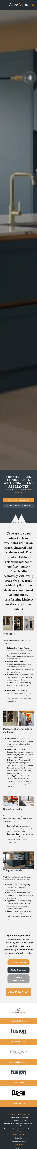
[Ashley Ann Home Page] (18, 6)
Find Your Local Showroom (18, 506)
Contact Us (18, 1138)
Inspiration (18, 492)
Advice (29, 490)
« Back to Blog (18, 992)
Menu (34, 5)
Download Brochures (18, 962)
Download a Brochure (18, 500)
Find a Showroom (18, 970)
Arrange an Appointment (18, 978)
